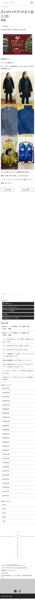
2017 (3, 521)
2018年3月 (5, 442)
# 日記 (3, 20)
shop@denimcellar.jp (21, 567)
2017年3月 (5, 487)
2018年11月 (6, 421)
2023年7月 (6, 388)
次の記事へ (7, 190)
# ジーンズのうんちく (10, 307)
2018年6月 (5, 430)
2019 (4, 513)
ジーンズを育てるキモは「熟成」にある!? (15, 345)
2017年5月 (5, 479)
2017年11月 (6, 458)
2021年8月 (5, 397)
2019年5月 (5, 413)
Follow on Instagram (19, 585)
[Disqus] (17, 219)
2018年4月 (5, 438)
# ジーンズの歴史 (8, 311)
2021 (4, 509)
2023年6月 (6, 392)
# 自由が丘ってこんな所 (11, 318)
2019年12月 (6, 401)
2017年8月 (5, 467)
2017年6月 (5, 475)
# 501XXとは (7, 303)
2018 (4, 517)
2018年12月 (6, 417)
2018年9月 (5, 425)
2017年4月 (5, 483)
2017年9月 (5, 463)
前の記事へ (27, 190)
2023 (4, 505)
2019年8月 (5, 409)
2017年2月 (5, 491)
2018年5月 (5, 434)
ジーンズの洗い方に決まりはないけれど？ (16, 350)
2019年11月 (6, 405)
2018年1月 (5, 450)
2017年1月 (5, 496)
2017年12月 (6, 454)
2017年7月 (5, 471)
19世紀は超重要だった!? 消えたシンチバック (16, 360)
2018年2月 (5, 446)
